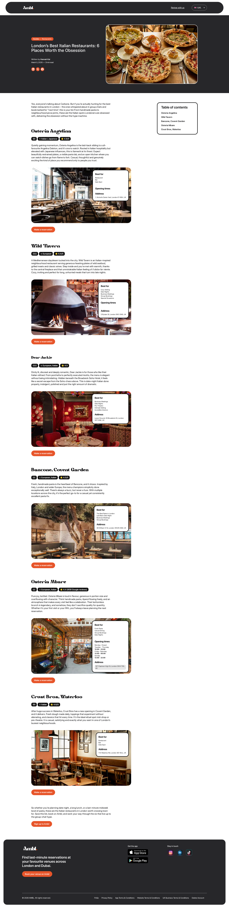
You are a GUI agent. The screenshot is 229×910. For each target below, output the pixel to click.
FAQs (96, 898)
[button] (199, 7)
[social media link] (33, 69)
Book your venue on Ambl (37, 874)
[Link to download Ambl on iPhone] (138, 852)
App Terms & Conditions (125, 898)
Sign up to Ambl (41, 824)
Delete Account (198, 898)
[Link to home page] (75, 848)
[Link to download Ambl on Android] (138, 860)
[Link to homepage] (28, 7)
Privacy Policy (107, 898)
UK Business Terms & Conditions (176, 898)
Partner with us (177, 7)
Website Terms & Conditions (148, 898)
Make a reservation (43, 229)
